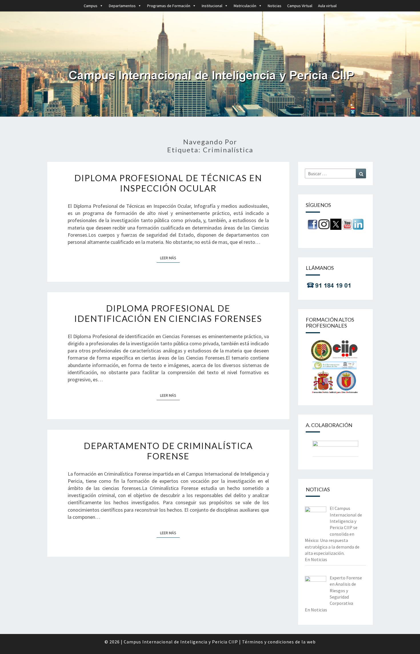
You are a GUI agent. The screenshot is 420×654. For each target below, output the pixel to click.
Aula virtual (327, 5)
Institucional (212, 5)
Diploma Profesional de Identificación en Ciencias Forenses (168, 313)
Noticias (274, 5)
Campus (90, 5)
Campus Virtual (299, 5)
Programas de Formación (168, 5)
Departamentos (122, 5)
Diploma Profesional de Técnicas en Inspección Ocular (168, 183)
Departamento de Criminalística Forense (168, 450)
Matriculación (245, 5)
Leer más (170, 257)
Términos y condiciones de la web (279, 642)
